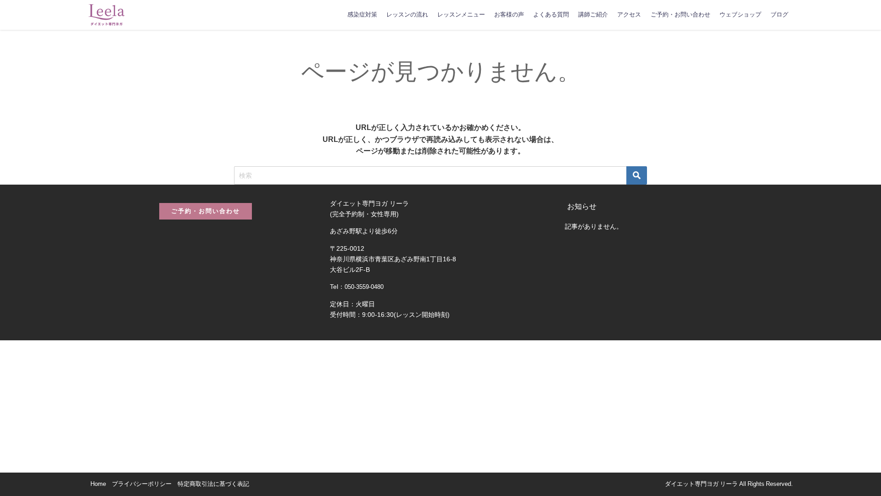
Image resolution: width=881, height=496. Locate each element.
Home (98, 484)
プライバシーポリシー (142, 484)
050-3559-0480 (364, 287)
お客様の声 (509, 14)
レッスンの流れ (407, 14)
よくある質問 (551, 14)
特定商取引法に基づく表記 (213, 484)
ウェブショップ (740, 14)
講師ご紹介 (593, 14)
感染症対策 (362, 14)
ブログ (779, 14)
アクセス (629, 14)
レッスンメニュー (461, 14)
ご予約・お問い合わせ (680, 14)
